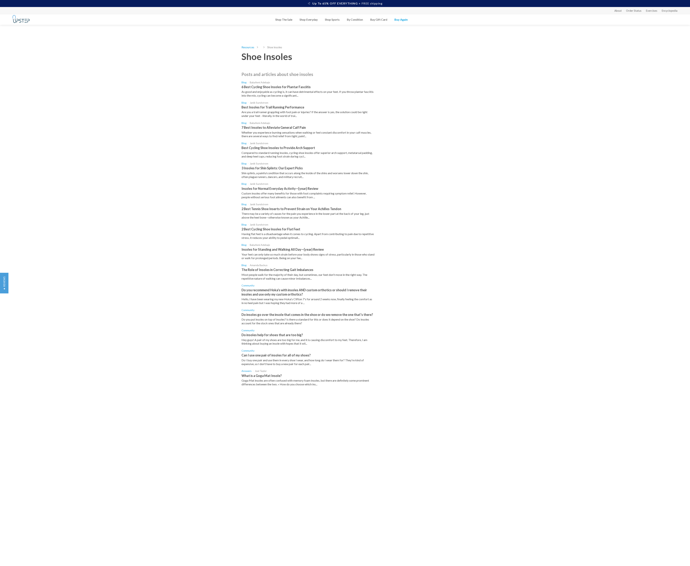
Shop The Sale (283, 19)
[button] (4, 283)
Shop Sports (332, 19)
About (618, 10)
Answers (247, 370)
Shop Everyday (309, 19)
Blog (244, 82)
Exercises (651, 10)
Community (248, 285)
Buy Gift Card (378, 19)
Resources (248, 47)
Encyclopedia (669, 10)
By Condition (355, 19)
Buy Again (401, 19)
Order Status (633, 10)
